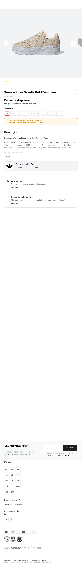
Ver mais (8, 176)
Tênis (6, 11)
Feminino (13, 11)
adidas (20, 11)
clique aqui (41, 141)
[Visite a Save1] (39, 555)
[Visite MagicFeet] (30, 554)
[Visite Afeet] (6, 555)
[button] (12, 7)
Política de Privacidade (62, 462)
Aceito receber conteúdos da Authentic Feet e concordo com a (59, 461)
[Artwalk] (16, 555)
